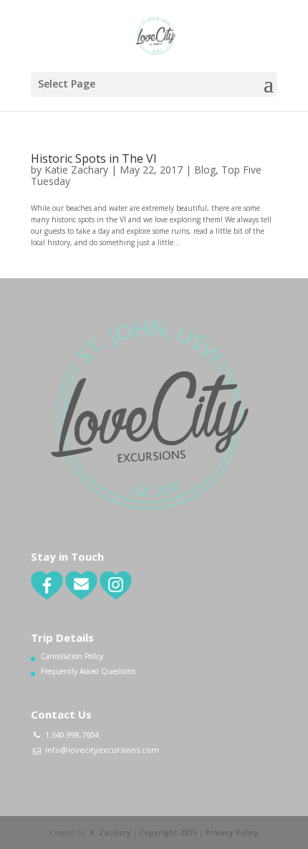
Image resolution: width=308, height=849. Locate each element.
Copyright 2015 (168, 832)
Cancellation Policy (72, 656)
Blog (205, 169)
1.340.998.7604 (72, 734)
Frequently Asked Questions (88, 671)
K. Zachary (110, 832)
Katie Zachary (76, 169)
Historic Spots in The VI (94, 158)
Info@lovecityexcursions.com (102, 749)
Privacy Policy (232, 832)
